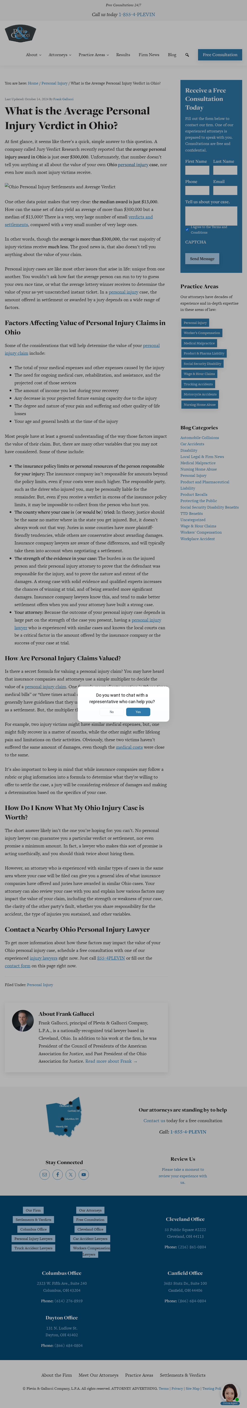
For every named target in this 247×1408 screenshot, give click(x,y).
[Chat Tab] (123, 704)
